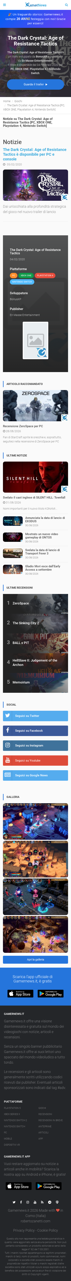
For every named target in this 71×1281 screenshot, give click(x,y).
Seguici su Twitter (27, 716)
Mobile (8, 1138)
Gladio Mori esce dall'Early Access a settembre (42, 568)
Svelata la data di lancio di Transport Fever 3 (42, 551)
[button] (20, 994)
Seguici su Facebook (29, 730)
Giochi (42, 1108)
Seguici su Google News (31, 775)
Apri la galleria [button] (35, 959)
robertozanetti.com (35, 1221)
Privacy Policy (24, 1230)
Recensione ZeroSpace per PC (23, 426)
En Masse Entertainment (25, 315)
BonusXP (15, 299)
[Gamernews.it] (35, 5)
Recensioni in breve (50, 1120)
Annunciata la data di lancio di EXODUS (45, 519)
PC (5, 1132)
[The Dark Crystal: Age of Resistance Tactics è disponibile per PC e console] (35, 185)
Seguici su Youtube (27, 760)
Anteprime (44, 1126)
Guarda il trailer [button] (34, 84)
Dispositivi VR (12, 1144)
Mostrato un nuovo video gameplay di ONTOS (41, 535)
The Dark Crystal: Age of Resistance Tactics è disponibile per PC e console (34, 154)
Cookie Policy (47, 1230)
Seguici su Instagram (29, 745)
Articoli (43, 1132)
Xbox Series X (12, 1114)
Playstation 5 (12, 1108)
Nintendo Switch (14, 1126)
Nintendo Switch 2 (15, 1120)
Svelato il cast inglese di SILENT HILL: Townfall (34, 497)
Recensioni (45, 1114)
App (40, 1138)
